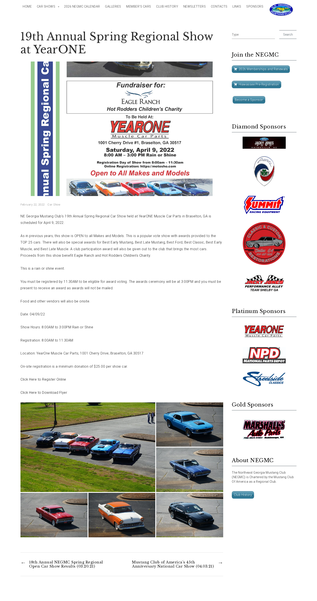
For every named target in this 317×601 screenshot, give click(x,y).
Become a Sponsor (249, 99)
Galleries (113, 6)
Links (236, 6)
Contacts (219, 6)
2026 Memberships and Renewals (263, 69)
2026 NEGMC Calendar (82, 6)
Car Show (53, 204)
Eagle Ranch (84, 255)
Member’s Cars (138, 6)
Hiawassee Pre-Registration (259, 84)
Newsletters (194, 6)
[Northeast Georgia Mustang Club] (281, 9)
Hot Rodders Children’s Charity (126, 255)
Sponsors (254, 6)
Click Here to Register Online (43, 379)
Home (27, 6)
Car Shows (46, 6)
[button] (87, 447)
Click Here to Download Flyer (43, 393)
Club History (167, 6)
